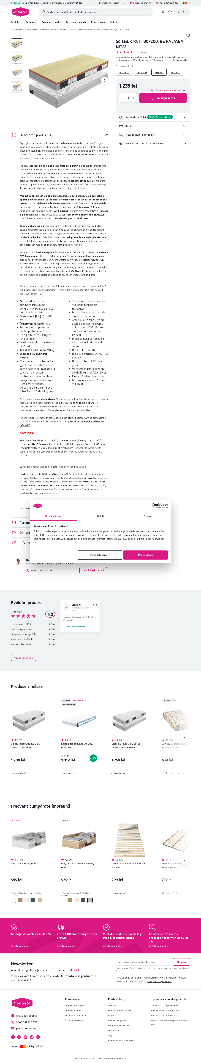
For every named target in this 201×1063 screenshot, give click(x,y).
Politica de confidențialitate (165, 1010)
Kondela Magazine (117, 1020)
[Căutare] (42, 12)
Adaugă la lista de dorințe (188, 35)
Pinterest (32, 1037)
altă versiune (68, 620)
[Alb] (13, 900)
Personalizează (98, 555)
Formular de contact (109, 3)
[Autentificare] (163, 12)
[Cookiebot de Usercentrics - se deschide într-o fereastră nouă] (154, 505)
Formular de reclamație (119, 1010)
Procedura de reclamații (163, 1015)
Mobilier (16, 22)
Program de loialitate (118, 1025)
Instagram (19, 1037)
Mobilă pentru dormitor (36, 29)
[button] (153, 117)
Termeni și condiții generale (164, 1005)
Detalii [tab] (100, 516)
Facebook (13, 1037)
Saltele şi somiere (57, 29)
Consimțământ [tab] (53, 516)
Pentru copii (98, 22)
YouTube (25, 1037)
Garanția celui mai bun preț (171, 90)
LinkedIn (38, 1037)
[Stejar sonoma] (39, 900)
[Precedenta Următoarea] (29, 720)
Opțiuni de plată (73, 1010)
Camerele (31, 22)
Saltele (114, 22)
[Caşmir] (26, 900)
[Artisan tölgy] (19, 900)
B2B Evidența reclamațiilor (121, 1040)
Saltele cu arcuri (85, 29)
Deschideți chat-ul (142, 3)
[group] (69, 80)
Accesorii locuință (76, 22)
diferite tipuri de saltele (73, 466)
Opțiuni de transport (75, 1005)
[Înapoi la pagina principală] (20, 12)
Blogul (111, 1015)
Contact (112, 1005)
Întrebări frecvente (74, 1020)
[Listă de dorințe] (170, 12)
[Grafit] (33, 900)
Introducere (16, 29)
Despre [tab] (148, 516)
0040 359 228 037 (168, 3)
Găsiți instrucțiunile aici (159, 981)
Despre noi (113, 1030)
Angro (111, 1035)
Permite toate (145, 555)
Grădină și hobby (51, 22)
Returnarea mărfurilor (76, 1015)
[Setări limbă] (186, 3)
